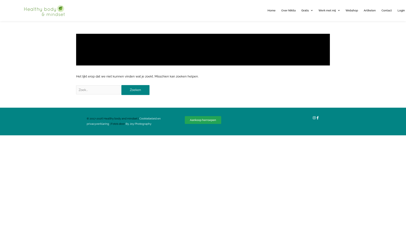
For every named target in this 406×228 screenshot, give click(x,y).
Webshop (352, 10)
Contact (386, 10)
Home (271, 10)
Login (401, 10)
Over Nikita (288, 10)
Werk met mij (327, 10)
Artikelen (370, 10)
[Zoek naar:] (98, 90)
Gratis (305, 10)
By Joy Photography (138, 123)
